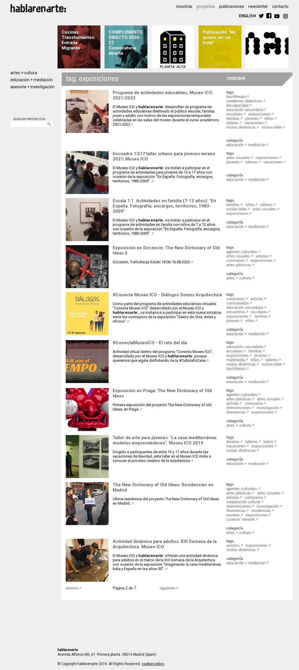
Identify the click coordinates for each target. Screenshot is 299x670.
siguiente (167, 588)
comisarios (235, 260)
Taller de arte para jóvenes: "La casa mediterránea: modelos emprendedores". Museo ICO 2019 (165, 440)
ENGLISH (247, 16)
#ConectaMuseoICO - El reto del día (150, 342)
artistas (262, 256)
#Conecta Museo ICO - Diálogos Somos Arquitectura (167, 294)
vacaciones (254, 123)
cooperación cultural (243, 502)
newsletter (258, 6)
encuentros (235, 312)
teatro (268, 441)
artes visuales (238, 157)
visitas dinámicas (241, 127)
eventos (233, 515)
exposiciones (259, 114)
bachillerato (236, 96)
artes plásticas (238, 265)
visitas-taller (272, 127)
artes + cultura (24, 72)
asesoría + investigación (33, 86)
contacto (280, 6)
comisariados (237, 303)
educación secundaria (244, 110)
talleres (232, 123)
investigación (268, 408)
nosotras (184, 6)
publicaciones (231, 6)
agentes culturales (241, 252)
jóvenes (251, 118)
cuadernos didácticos (244, 101)
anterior (72, 588)
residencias (261, 510)
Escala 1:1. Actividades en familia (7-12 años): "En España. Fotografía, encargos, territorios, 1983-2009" (164, 206)
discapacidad (237, 105)
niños (268, 118)
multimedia (235, 360)
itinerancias (236, 412)
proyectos (206, 6)
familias (232, 118)
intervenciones (238, 408)
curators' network (240, 519)
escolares (234, 114)
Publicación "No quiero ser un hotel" (219, 37)
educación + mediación (32, 79)
